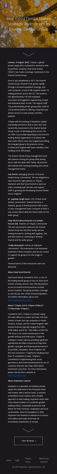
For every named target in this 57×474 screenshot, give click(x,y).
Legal (17, 460)
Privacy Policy (28, 460)
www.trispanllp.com (17, 375)
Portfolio (28, 26)
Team (28, 33)
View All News (28, 441)
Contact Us (28, 54)
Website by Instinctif (44, 460)
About (28, 18)
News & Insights (28, 47)
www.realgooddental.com (20, 300)
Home (28, 11)
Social (8, 460)
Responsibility (28, 40)
